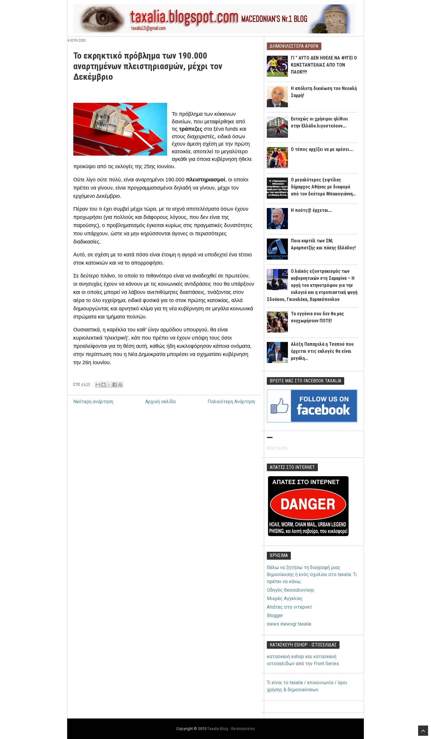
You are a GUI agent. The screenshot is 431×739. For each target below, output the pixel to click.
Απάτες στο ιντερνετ (289, 607)
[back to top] (423, 731)
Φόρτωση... (278, 448)
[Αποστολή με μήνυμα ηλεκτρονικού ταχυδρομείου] (98, 385)
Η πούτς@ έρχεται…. (311, 210)
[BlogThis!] (103, 385)
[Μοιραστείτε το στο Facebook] (115, 385)
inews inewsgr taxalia (289, 624)
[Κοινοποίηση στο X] (109, 385)
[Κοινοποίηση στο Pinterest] (120, 385)
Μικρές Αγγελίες (285, 598)
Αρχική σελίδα (160, 401)
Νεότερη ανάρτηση (93, 401)
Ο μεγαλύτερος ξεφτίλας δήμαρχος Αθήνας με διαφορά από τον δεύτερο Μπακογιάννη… (323, 187)
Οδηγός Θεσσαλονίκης (291, 590)
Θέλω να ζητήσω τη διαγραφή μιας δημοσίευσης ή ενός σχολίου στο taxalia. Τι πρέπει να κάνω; (312, 574)
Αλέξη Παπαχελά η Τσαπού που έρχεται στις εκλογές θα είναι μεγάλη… (322, 351)
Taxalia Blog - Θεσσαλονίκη (230, 728)
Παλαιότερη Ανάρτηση (231, 401)
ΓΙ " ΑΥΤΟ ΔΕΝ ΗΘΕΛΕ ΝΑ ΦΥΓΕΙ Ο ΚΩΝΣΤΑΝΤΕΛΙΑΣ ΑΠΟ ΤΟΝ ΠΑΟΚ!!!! (324, 65)
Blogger (275, 615)
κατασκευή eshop (285, 656)
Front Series (326, 663)
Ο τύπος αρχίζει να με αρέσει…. (322, 149)
